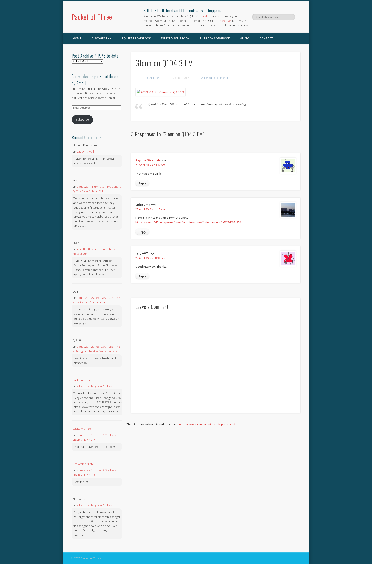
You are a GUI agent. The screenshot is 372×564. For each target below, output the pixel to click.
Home (77, 38)
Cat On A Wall (85, 151)
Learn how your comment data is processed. (207, 424)
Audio (244, 38)
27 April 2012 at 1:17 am (150, 209)
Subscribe (82, 119)
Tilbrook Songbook (215, 38)
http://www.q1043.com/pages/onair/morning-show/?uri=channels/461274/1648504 (188, 222)
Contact (266, 38)
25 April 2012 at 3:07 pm (150, 165)
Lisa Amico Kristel (84, 464)
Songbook (206, 16)
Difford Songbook (175, 38)
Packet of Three (92, 17)
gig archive (224, 21)
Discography (101, 38)
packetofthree (152, 78)
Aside (205, 78)
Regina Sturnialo (148, 160)
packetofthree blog (219, 78)
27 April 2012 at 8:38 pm (150, 258)
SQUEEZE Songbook (136, 38)
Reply (142, 183)
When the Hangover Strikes (94, 386)
